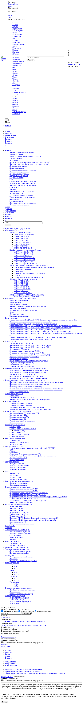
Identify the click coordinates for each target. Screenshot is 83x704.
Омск (14, 67)
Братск (14, 32)
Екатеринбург (17, 36)
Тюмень (15, 79)
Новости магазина (27, 611)
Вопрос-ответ (10, 664)
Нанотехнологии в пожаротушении (23, 203)
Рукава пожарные (16, 158)
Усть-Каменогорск (19, 112)
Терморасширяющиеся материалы (22, 197)
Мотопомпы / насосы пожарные (21, 195)
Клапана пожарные (17, 168)
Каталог (8, 126)
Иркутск (15, 38)
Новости (8, 141)
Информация (5, 646)
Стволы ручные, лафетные (19, 172)
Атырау (15, 104)
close (10, 6)
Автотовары (14, 199)
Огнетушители (15, 160)
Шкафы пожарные (16, 154)
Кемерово (16, 42)
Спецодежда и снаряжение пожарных (23, 181)
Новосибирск (13, 4)
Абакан (15, 25)
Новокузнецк (17, 63)
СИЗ (11, 180)
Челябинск (16, 88)
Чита (14, 90)
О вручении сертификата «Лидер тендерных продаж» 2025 (23, 621)
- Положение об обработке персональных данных (23, 669)
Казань (15, 40)
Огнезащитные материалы (19, 205)
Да (9, 15)
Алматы (15, 100)
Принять (4, 702)
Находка (15, 57)
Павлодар (16, 108)
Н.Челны (15, 54)
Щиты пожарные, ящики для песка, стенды (26, 156)
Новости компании (10, 611)
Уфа (13, 83)
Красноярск (16, 48)
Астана (15, 102)
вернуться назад (10, 639)
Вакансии (8, 139)
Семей (14, 110)
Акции (7, 131)
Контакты (8, 143)
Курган (15, 50)
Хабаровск (16, 85)
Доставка (8, 133)
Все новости (5, 617)
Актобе (15, 98)
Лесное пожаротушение (18, 166)
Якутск (15, 94)
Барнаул (15, 27)
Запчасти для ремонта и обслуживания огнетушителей (30, 162)
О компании (9, 137)
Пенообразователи (16, 193)
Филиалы (8, 650)
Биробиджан (17, 29)
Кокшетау (16, 106)
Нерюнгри (16, 59)
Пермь (14, 71)
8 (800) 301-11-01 (74, 64)
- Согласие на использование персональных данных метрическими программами (35, 673)
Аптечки (13, 189)
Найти (8, 225)
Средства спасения (16, 178)
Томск (14, 77)
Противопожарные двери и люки (22, 152)
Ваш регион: (12, 2)
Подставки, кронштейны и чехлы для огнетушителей (29, 164)
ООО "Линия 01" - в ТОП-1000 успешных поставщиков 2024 (23, 625)
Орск (14, 69)
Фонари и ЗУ (14, 187)
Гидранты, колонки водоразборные (22, 183)
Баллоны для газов (16, 201)
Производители (11, 665)
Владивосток (17, 34)
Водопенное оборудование (19, 174)
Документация (10, 135)
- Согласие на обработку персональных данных (22, 671)
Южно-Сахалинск (19, 92)
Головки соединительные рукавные (23, 170)
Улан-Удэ (15, 81)
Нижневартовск (18, 61)
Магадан (15, 52)
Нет (11, 15)
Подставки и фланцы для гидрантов (23, 185)
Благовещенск (17, 31)
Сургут (15, 75)
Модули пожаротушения (19, 176)
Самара (15, 73)
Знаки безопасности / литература (22, 191)
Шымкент (16, 114)
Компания (4, 645)
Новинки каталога (44, 611)
